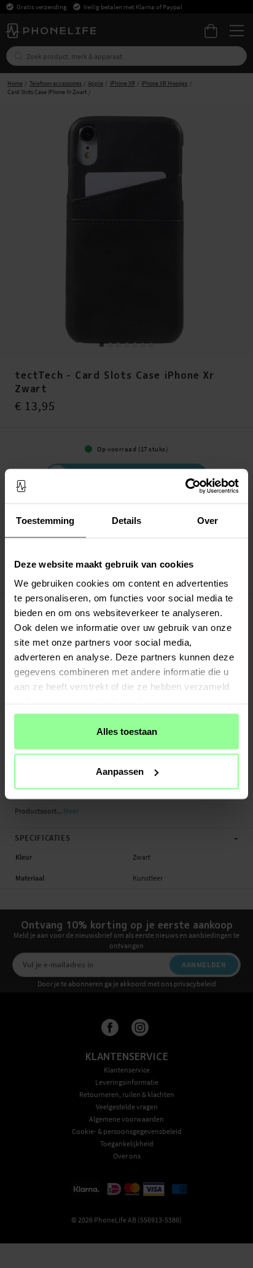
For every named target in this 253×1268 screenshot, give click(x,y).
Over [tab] (207, 520)
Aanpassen (120, 771)
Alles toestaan (126, 731)
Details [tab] (127, 520)
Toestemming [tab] (45, 520)
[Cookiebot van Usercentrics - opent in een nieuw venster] (185, 486)
